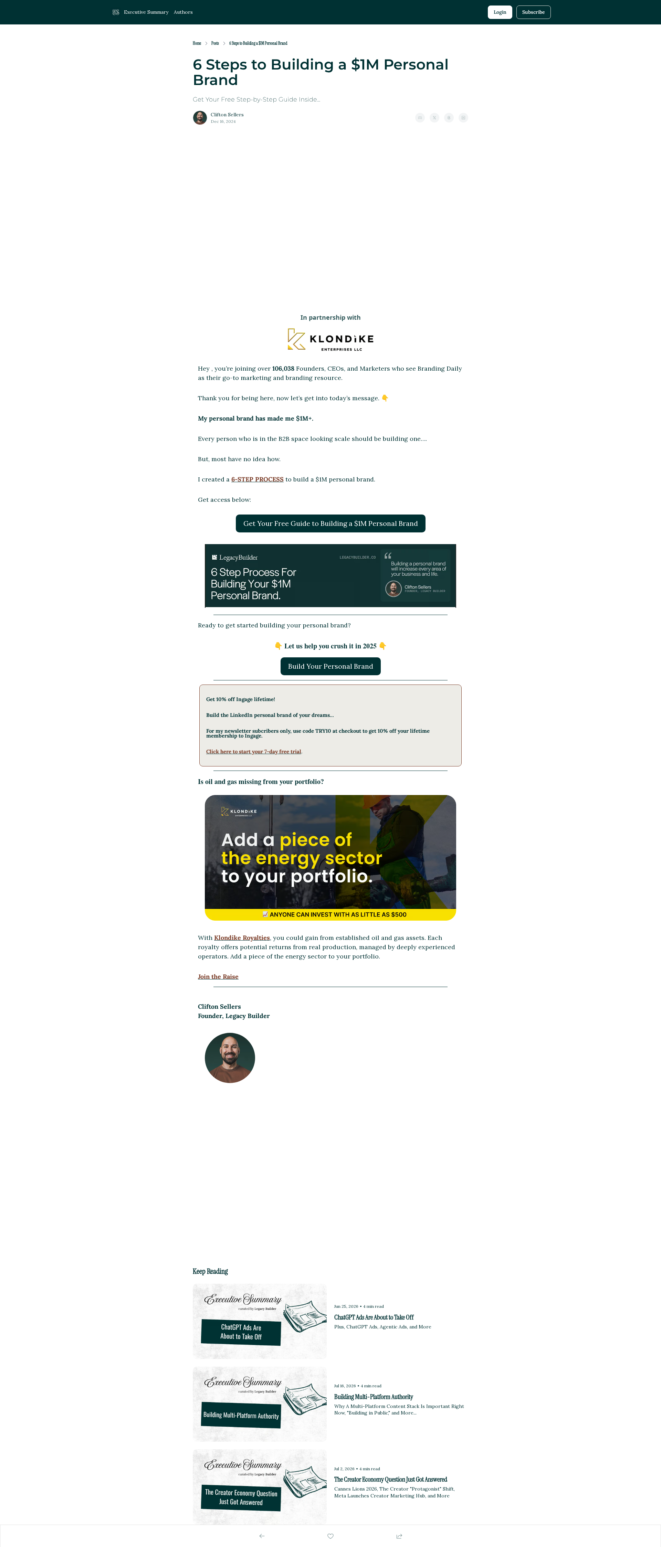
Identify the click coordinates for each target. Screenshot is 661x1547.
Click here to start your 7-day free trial (253, 751)
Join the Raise (218, 977)
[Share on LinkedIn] (463, 118)
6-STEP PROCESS (257, 479)
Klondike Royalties (242, 938)
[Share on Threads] (449, 118)
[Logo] (115, 12)
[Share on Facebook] (420, 118)
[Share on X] (434, 118)
